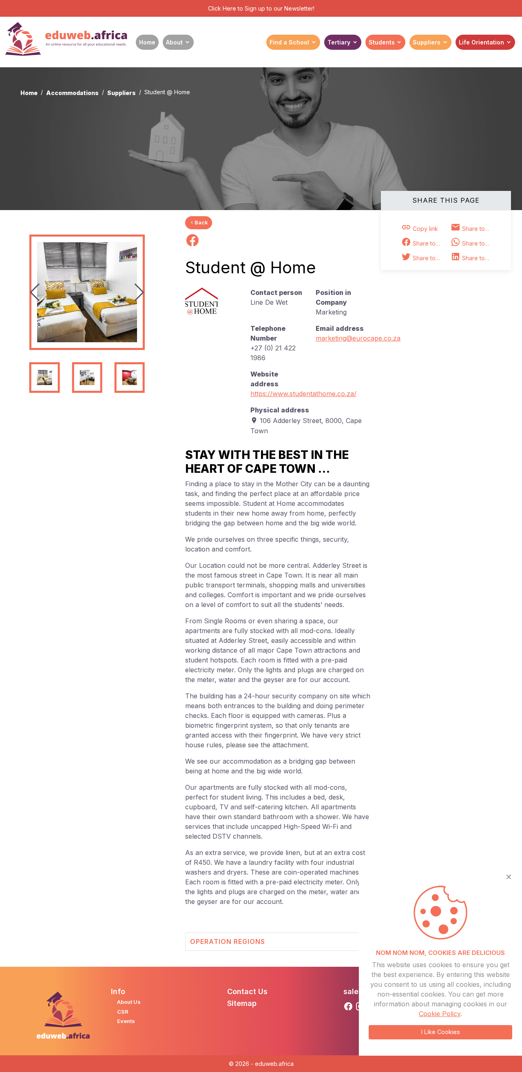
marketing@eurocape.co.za (358, 338)
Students (382, 42)
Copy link (424, 228)
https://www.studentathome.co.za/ (303, 394)
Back (201, 222)
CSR (122, 1011)
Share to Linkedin (477, 258)
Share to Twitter (428, 258)
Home (147, 42)
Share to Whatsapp (477, 243)
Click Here (222, 8)
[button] (139, 292)
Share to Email (477, 228)
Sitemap (242, 1003)
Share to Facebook (428, 243)
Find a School (289, 42)
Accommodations (72, 92)
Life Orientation (481, 42)
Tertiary (338, 42)
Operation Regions (227, 941)
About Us (129, 1002)
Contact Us (247, 991)
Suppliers (426, 42)
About (174, 42)
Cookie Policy (439, 1014)
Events (126, 1021)
